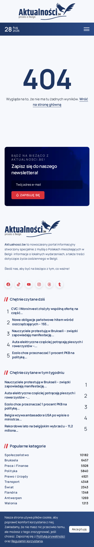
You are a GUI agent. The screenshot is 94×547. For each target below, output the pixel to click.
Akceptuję (79, 529)
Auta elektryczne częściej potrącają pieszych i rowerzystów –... (47, 344)
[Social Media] (8, 284)
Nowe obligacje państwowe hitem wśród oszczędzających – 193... (42, 321)
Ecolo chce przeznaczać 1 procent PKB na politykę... (43, 355)
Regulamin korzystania (27, 541)
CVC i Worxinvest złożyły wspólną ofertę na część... (44, 311)
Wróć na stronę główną (60, 102)
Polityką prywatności (51, 536)
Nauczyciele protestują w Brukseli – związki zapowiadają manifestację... (45, 333)
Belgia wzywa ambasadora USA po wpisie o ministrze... (37, 417)
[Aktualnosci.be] (47, 11)
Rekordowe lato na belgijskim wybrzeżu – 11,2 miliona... (39, 428)
